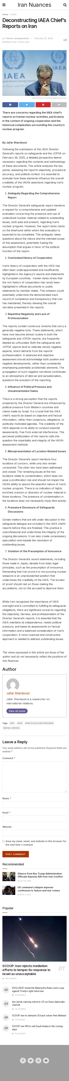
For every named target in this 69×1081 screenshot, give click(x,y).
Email (6, 812)
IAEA (12, 723)
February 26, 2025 (43, 38)
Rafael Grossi (11, 728)
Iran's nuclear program (39, 723)
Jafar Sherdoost (18, 693)
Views (14, 14)
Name (6, 798)
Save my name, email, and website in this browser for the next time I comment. (36, 843)
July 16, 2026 (25, 881)
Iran (19, 723)
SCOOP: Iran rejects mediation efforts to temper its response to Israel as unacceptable (26, 970)
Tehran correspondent (17, 38)
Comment (8, 758)
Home (5, 14)
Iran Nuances (34, 5)
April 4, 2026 (25, 895)
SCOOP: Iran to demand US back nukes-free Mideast (39, 1015)
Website (7, 826)
